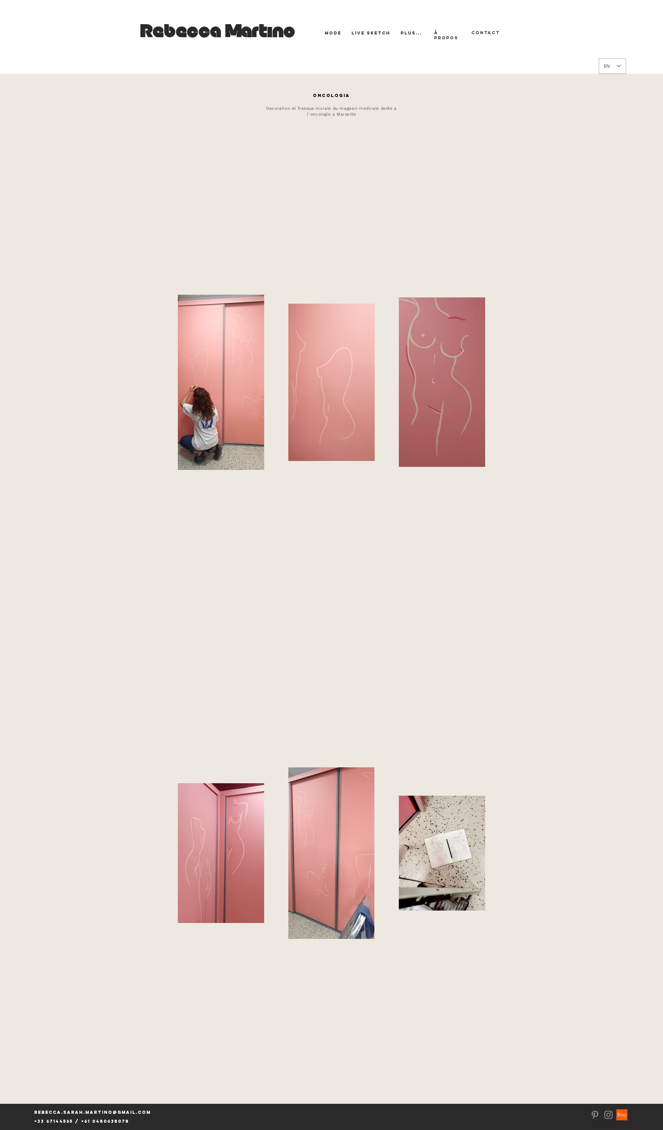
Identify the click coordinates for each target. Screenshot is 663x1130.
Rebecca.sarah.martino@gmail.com (92, 1112)
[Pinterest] (594, 1114)
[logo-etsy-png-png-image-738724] (621, 1114)
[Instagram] (608, 1114)
